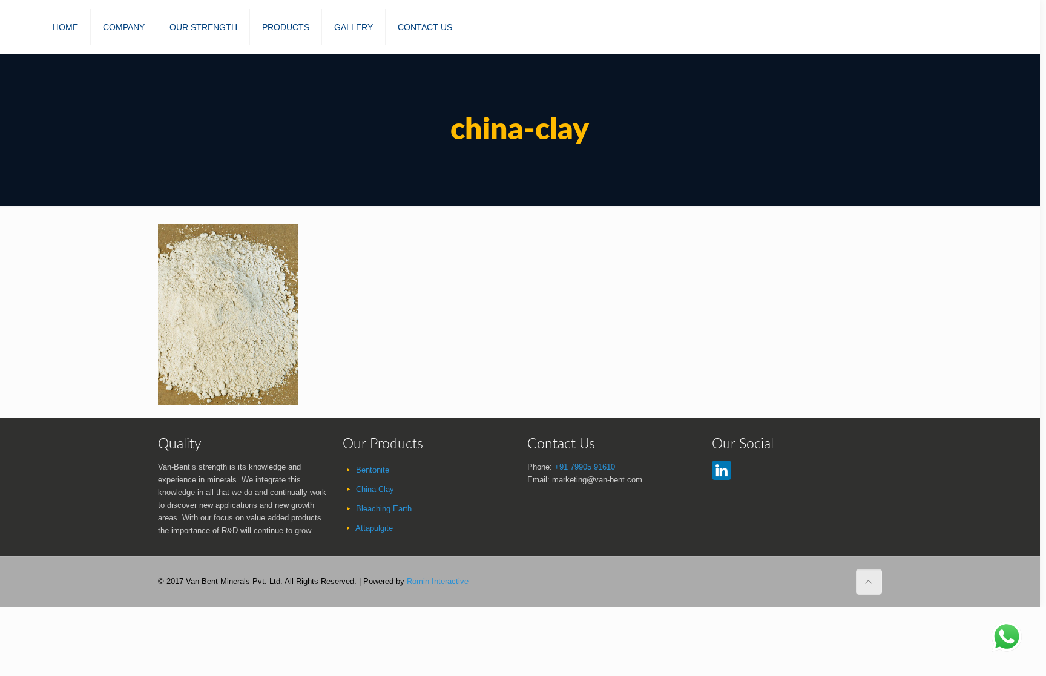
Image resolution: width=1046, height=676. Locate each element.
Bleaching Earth (384, 508)
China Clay (375, 489)
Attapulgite (374, 528)
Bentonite (372, 469)
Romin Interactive (438, 581)
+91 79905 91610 (584, 466)
